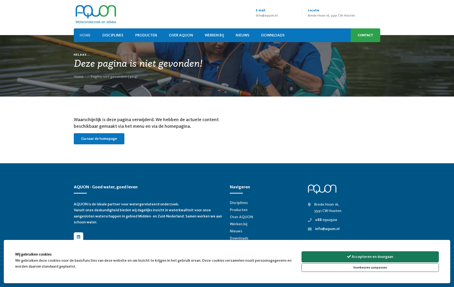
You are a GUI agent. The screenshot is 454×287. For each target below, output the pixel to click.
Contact (365, 35)
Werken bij (214, 35)
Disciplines (112, 35)
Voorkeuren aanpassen (370, 267)
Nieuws (236, 231)
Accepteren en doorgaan (372, 256)
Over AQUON (181, 35)
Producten (146, 35)
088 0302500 (326, 219)
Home (78, 76)
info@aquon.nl (267, 15)
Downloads (239, 238)
